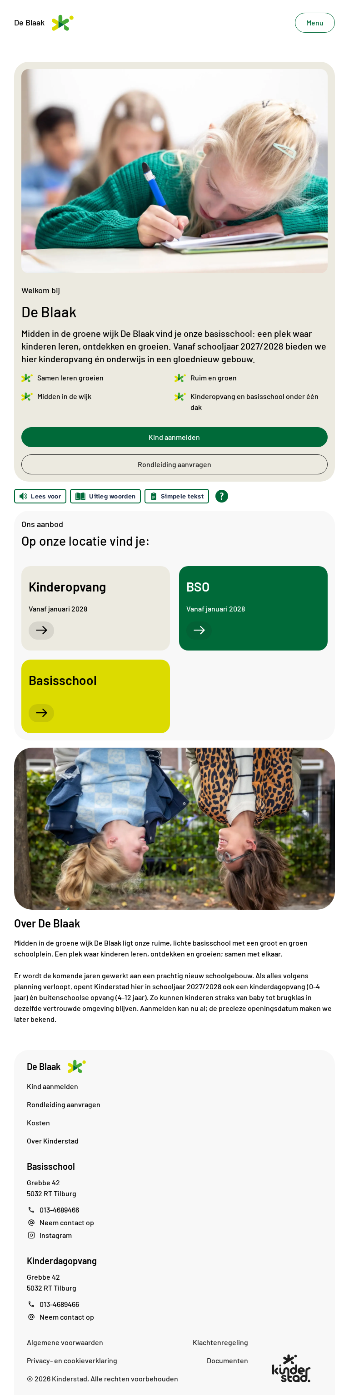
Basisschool (51, 1166)
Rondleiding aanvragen (174, 464)
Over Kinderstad (53, 1140)
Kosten (38, 1122)
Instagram (56, 1235)
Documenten (227, 1360)
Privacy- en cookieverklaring (72, 1360)
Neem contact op (67, 1222)
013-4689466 (59, 1209)
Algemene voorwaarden (65, 1342)
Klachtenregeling (220, 1342)
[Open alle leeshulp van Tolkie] (221, 496)
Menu (315, 22)
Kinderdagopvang (62, 1260)
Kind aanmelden (174, 437)
